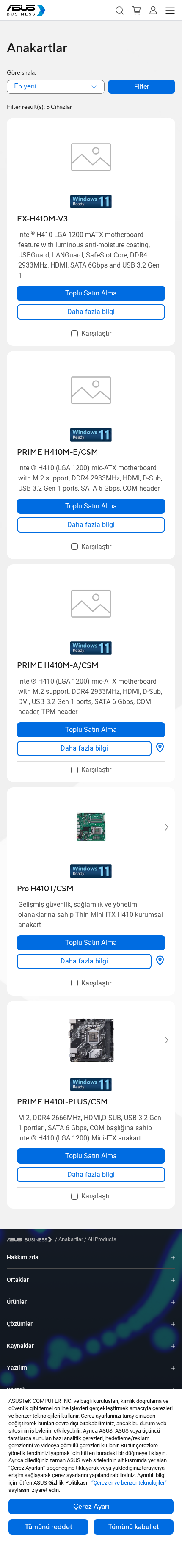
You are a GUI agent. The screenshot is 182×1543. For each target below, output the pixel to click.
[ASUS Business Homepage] (26, 10)
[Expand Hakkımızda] (173, 1257)
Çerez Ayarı (91, 1506)
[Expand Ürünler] (173, 1302)
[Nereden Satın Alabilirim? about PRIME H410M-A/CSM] (160, 748)
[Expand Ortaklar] (173, 1279)
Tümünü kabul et (133, 1527)
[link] (91, 312)
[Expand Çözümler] (173, 1324)
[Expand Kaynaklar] (173, 1346)
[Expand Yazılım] (173, 1368)
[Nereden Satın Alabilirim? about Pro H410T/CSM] (160, 961)
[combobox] (56, 87)
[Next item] (161, 827)
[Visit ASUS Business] (31, 1239)
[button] (119, 10)
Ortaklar (18, 1279)
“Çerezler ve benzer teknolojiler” (129, 1483)
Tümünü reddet (48, 1527)
